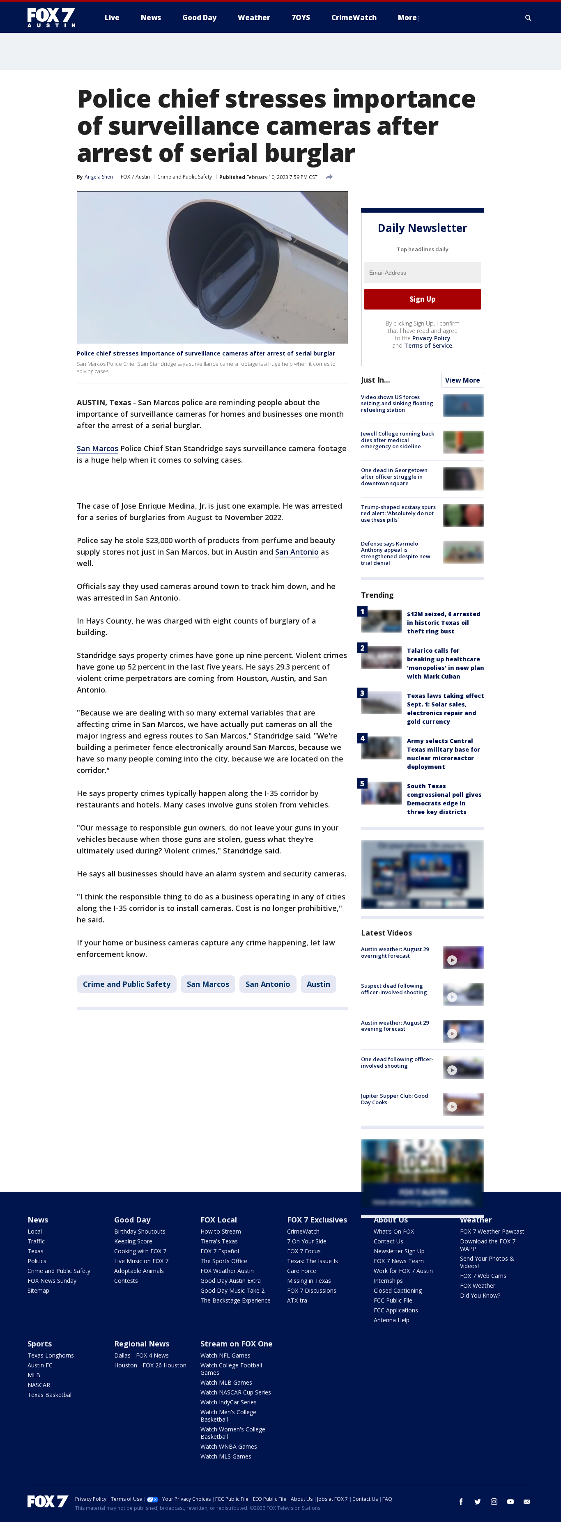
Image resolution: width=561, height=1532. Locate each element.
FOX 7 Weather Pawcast (492, 1231)
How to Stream (220, 1231)
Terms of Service (428, 345)
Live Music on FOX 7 (141, 1261)
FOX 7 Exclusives (317, 1220)
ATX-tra (297, 1300)
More (407, 17)
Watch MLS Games (225, 1456)
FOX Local (218, 1220)
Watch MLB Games (226, 1382)
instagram (494, 1501)
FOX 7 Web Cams (483, 1276)
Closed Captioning (398, 1290)
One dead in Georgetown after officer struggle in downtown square (394, 476)
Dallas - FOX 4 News (141, 1355)
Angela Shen (99, 176)
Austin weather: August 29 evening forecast (395, 1026)
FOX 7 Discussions (311, 1290)
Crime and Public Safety (184, 176)
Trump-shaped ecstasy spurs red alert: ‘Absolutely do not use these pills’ (398, 513)
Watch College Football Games (231, 1368)
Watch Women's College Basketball (232, 1432)
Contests (126, 1280)
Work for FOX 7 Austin (403, 1271)
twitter (477, 1501)
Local (35, 1231)
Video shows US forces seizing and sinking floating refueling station (397, 403)
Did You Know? (480, 1295)
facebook (461, 1501)
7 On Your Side (306, 1241)
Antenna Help (391, 1320)
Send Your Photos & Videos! (487, 1262)
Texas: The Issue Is (312, 1261)
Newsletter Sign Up (399, 1251)
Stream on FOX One (236, 1344)
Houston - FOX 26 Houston (150, 1365)
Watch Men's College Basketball (228, 1415)
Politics (37, 1261)
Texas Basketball (50, 1395)
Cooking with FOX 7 (140, 1251)
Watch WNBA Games (228, 1446)
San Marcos (97, 448)
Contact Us (388, 1241)
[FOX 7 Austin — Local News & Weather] (55, 18)
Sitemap (38, 1290)
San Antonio (297, 552)
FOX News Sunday (52, 1280)
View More (462, 380)
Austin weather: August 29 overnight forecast (395, 952)
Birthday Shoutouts (140, 1231)
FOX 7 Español (219, 1251)
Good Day (132, 1220)
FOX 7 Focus (304, 1251)
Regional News (141, 1344)
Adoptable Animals (139, 1271)
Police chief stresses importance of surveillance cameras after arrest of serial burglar (206, 353)
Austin (318, 984)
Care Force (301, 1271)
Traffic (36, 1241)
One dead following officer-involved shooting (397, 1062)
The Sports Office (223, 1261)
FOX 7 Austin (135, 176)
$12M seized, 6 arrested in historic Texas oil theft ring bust (444, 622)
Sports (40, 1344)
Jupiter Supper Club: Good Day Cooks (394, 1099)
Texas (36, 1251)
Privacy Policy (431, 338)
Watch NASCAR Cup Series (235, 1392)
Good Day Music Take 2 (232, 1290)
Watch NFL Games (225, 1355)
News (38, 1220)
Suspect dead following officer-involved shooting (394, 989)
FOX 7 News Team (399, 1261)
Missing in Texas (309, 1280)
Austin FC (40, 1365)
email (526, 1501)
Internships (388, 1280)
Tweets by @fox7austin (397, 1227)
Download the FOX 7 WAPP (487, 1244)
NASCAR (39, 1385)
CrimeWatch (303, 1231)
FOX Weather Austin (227, 1271)
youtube (510, 1501)
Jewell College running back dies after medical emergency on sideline (397, 440)
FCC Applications (396, 1310)
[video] (463, 957)
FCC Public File (393, 1300)
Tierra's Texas (219, 1241)
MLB (34, 1375)
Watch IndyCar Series (228, 1402)
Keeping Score (133, 1241)
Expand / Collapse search (528, 17)
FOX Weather (477, 1285)
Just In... (375, 380)
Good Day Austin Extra (230, 1280)
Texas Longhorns (51, 1355)
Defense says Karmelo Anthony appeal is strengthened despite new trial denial (395, 553)
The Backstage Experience (235, 1300)
